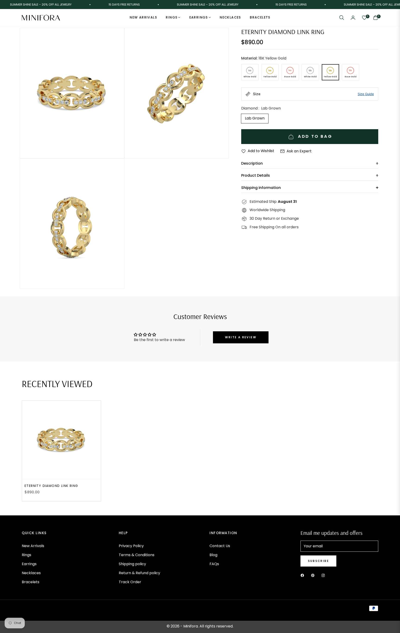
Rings (26, 555)
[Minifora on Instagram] (324, 575)
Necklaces (31, 573)
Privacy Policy (131, 545)
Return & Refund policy (139, 573)
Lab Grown (255, 118)
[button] (341, 17)
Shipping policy (132, 564)
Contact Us (219, 545)
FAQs (214, 564)
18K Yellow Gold (263, 58)
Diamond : (261, 108)
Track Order (130, 582)
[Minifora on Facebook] (303, 575)
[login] (353, 17)
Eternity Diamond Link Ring (51, 485)
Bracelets (30, 582)
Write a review (240, 337)
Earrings (29, 564)
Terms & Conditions (136, 555)
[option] (72, 93)
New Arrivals (33, 545)
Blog (213, 555)
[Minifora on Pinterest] (314, 575)
